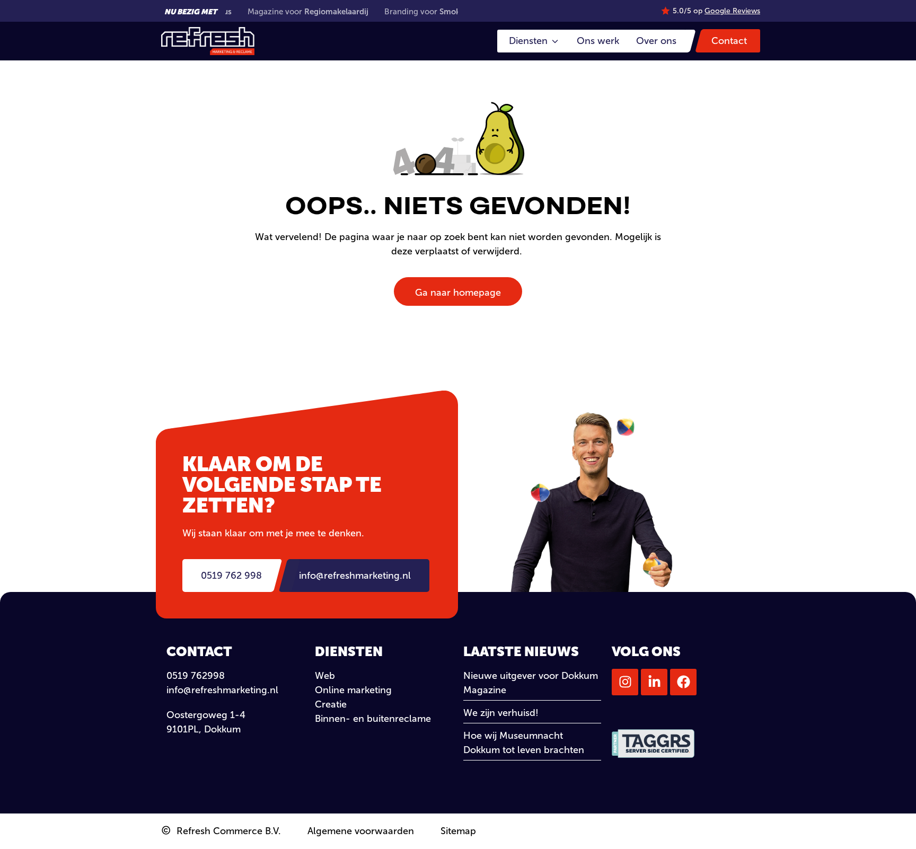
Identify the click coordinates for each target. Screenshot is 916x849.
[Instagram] (625, 682)
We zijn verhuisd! (501, 713)
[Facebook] (683, 682)
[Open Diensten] (555, 41)
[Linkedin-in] (654, 682)
